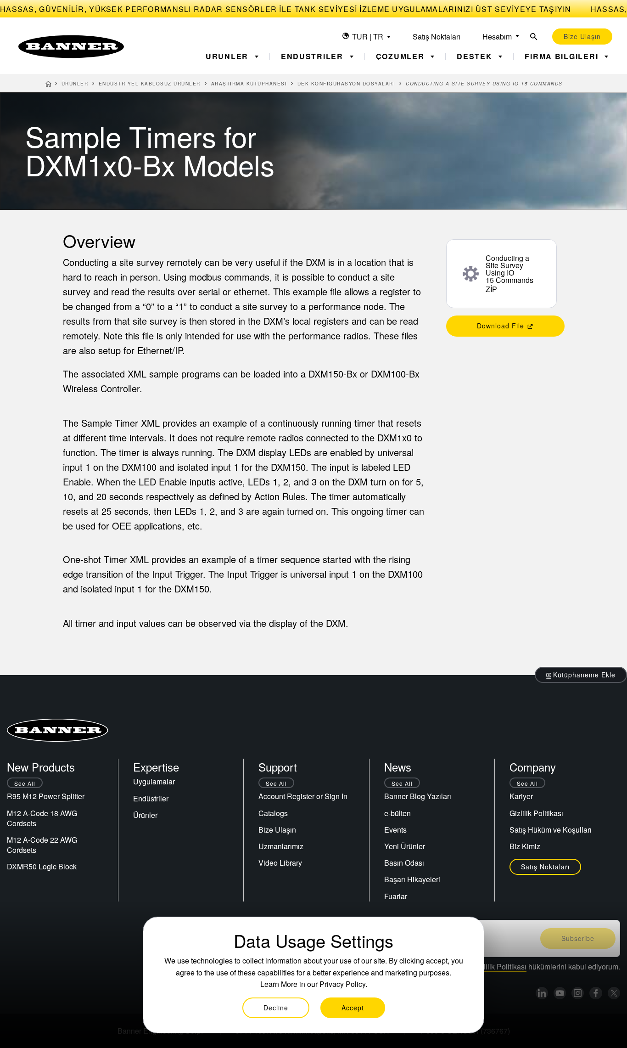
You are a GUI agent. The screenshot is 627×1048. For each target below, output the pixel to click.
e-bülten (397, 813)
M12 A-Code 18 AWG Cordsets (42, 818)
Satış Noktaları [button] (545, 866)
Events (395, 829)
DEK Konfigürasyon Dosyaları (346, 83)
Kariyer (521, 796)
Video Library (280, 862)
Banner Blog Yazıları (417, 796)
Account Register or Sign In (302, 796)
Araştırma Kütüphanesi (249, 83)
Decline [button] (275, 1007)
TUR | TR (367, 36)
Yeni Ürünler (404, 846)
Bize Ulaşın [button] (582, 36)
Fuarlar (395, 896)
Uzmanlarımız (280, 846)
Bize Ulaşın (277, 829)
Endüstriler (150, 798)
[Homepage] (48, 85)
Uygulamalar (154, 781)
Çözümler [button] (401, 56)
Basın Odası (404, 862)
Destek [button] (476, 56)
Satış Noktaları (436, 36)
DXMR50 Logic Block (42, 866)
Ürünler (75, 83)
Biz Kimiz (524, 846)
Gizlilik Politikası (536, 813)
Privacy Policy (342, 984)
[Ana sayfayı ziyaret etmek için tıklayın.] (71, 46)
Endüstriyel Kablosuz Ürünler (150, 83)
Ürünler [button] (228, 56)
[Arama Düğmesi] (534, 36)
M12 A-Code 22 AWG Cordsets (42, 844)
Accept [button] (352, 1007)
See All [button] (24, 783)
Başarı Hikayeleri (412, 879)
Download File (501, 325)
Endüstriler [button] (313, 56)
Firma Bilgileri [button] (563, 56)
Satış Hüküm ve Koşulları (550, 829)
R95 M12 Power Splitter (45, 796)
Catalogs (273, 813)
